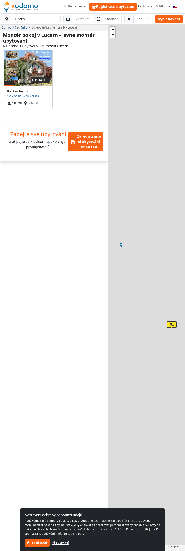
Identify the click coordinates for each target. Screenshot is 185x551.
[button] (121, 245)
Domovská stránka (14, 27)
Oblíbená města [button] (74, 6)
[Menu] (176, 6)
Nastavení (60, 542)
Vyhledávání (169, 18)
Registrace (145, 6)
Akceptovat (37, 542)
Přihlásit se (162, 6)
